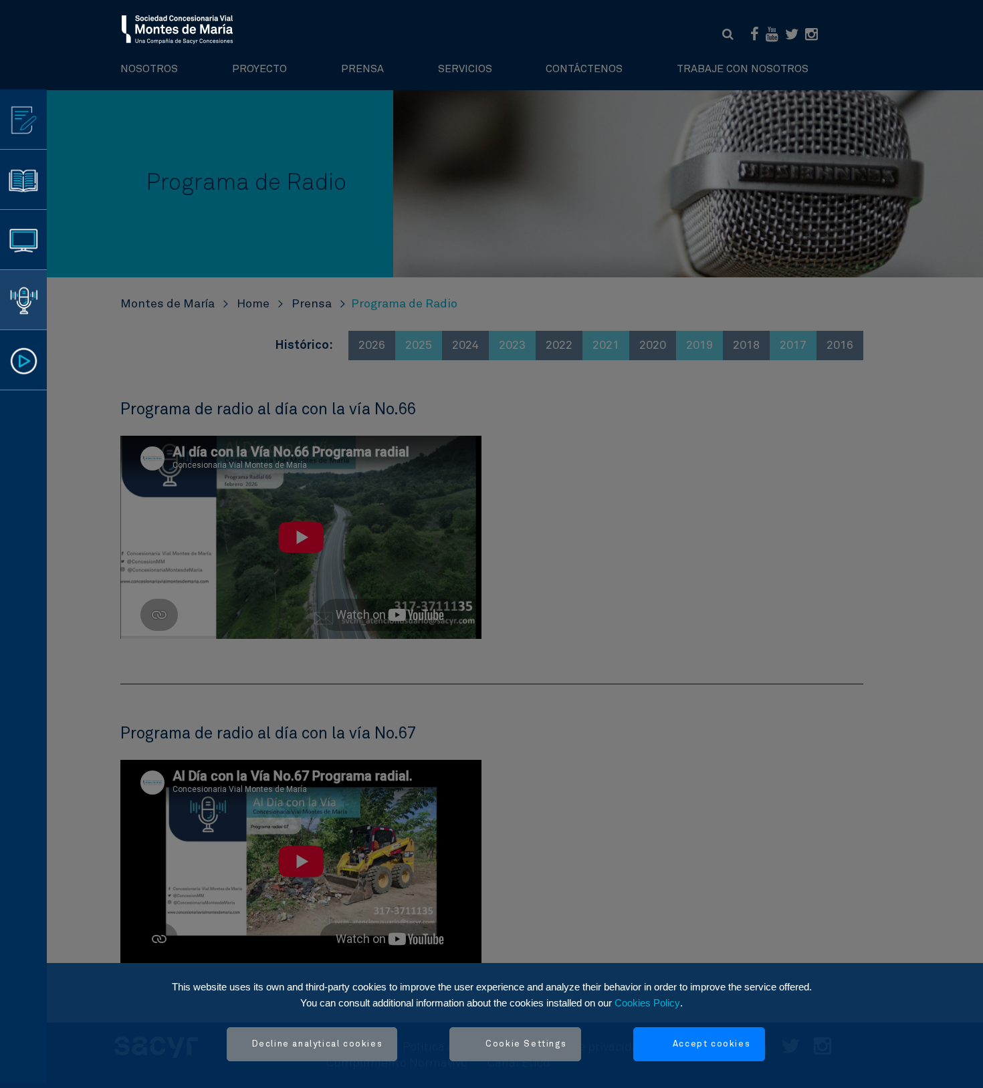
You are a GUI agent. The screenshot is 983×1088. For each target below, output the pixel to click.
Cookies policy (647, 1002)
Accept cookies (711, 1044)
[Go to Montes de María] (177, 28)
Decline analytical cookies (317, 1044)
